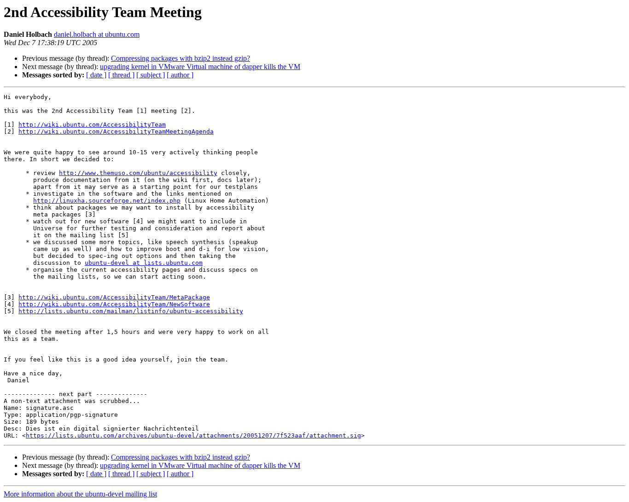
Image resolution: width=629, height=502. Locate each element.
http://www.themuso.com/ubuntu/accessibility (138, 172)
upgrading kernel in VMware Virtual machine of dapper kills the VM (200, 66)
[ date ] (96, 75)
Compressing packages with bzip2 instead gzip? (180, 58)
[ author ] (180, 75)
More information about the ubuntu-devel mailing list (80, 494)
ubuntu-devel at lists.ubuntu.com (144, 262)
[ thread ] (121, 75)
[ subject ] (150, 75)
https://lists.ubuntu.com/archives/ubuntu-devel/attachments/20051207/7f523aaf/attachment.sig (193, 435)
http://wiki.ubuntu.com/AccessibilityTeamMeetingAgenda (116, 131)
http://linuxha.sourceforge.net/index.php (107, 200)
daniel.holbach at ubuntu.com (97, 34)
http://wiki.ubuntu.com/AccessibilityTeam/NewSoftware (114, 304)
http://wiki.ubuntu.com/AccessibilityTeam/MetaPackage (114, 297)
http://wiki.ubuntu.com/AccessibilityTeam (92, 124)
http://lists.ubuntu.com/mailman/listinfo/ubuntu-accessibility (130, 311)
